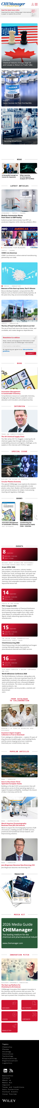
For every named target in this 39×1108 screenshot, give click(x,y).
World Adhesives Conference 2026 (14, 674)
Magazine (19, 874)
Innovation (16, 286)
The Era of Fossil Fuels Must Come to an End (17, 326)
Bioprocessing (13, 821)
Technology (7, 1056)
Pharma (5, 101)
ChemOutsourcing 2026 (11, 643)
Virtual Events (10, 1092)
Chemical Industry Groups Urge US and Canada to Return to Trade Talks (17, 64)
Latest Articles (19, 186)
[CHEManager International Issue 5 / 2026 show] (23, 885)
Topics (14, 213)
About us (6, 1080)
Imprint (6, 1085)
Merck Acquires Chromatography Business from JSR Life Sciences (13, 824)
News (19, 159)
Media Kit (7, 1083)
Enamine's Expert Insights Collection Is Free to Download (12, 734)
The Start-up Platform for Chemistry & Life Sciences (11, 986)
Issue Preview (9, 1094)
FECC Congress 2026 (9, 606)
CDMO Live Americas (9, 253)
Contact (6, 1078)
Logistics (7, 1063)
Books (19, 498)
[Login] (33, 4)
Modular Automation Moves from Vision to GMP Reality (12, 216)
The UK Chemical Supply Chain (12, 437)
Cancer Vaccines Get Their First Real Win (17, 103)
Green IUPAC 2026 (8, 567)
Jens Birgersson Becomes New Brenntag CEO (18, 865)
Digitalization (10, 1061)
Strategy (6, 60)
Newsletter (7, 1076)
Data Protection (10, 1089)
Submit (31, 353)
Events (19, 546)
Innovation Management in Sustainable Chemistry (10, 393)
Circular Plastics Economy (11, 482)
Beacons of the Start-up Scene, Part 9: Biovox (18, 288)
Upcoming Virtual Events (12, 141)
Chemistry (12, 779)
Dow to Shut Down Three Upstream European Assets (11, 783)
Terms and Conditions (13, 1087)
